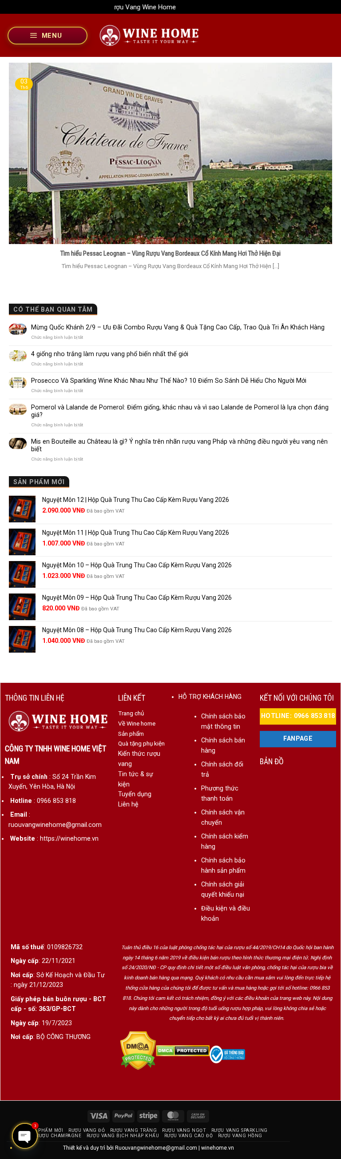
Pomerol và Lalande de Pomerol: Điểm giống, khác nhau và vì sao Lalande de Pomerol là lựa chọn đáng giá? (180, 411)
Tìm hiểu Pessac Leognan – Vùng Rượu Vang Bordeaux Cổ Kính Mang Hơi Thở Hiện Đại (170, 253)
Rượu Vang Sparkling (239, 1130)
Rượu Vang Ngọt (184, 1130)
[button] (47, 35)
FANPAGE (298, 738)
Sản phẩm (131, 733)
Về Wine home (136, 723)
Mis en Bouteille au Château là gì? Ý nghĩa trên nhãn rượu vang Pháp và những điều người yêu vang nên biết (179, 445)
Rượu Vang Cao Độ (188, 1135)
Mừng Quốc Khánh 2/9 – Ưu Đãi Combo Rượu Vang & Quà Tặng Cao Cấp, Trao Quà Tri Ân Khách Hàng (178, 327)
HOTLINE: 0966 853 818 (298, 716)
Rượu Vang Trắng (133, 1130)
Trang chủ (131, 713)
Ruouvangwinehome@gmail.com (156, 1148)
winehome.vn (217, 1148)
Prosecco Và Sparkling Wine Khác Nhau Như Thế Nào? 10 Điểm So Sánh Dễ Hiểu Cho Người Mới (168, 380)
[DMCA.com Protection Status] (138, 1050)
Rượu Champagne (58, 1135)
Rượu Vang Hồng (240, 1135)
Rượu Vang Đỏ (86, 1130)
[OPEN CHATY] (25, 1136)
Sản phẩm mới (45, 1130)
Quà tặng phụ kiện (141, 743)
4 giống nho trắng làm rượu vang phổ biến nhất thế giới (109, 353)
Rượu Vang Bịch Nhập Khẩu (123, 1135)
